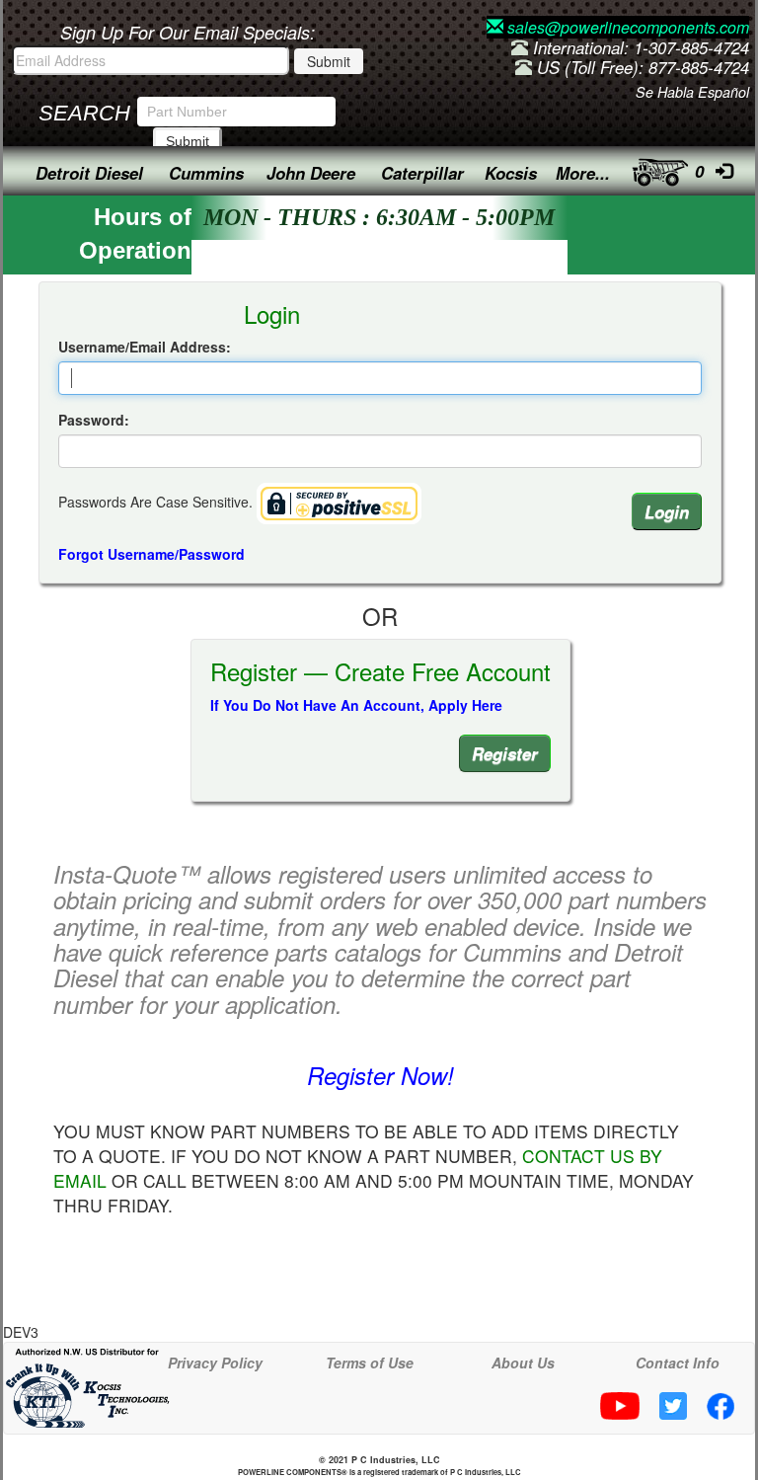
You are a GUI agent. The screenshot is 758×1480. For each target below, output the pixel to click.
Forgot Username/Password (151, 554)
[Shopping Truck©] (654, 167)
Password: (93, 419)
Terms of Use (370, 1362)
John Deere (310, 173)
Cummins (206, 173)
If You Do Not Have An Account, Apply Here (356, 705)
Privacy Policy (215, 1362)
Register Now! (380, 1075)
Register (505, 753)
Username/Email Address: (144, 346)
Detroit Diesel (89, 173)
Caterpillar (422, 173)
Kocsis (511, 173)
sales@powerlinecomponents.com (626, 27)
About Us (523, 1362)
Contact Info (678, 1362)
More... (583, 173)
